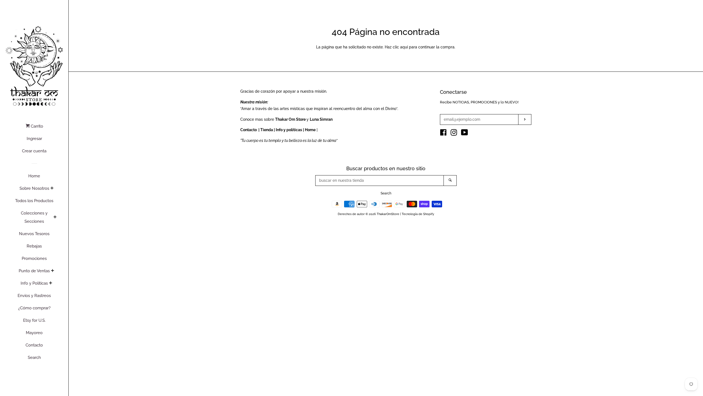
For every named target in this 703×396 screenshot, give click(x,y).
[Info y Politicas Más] (50, 283)
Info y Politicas (34, 283)
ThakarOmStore (388, 214)
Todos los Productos (34, 200)
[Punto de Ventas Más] (52, 271)
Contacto (34, 345)
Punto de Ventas (34, 270)
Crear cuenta (34, 150)
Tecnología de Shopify (418, 214)
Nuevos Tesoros (34, 233)
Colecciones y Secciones (34, 217)
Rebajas (34, 246)
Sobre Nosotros (34, 188)
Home (34, 176)
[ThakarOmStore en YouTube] (464, 133)
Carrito (36, 126)
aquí (404, 47)
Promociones (34, 258)
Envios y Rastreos (34, 295)
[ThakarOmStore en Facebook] (443, 133)
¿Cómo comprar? (34, 308)
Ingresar (34, 138)
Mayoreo (34, 332)
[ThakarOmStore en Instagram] (454, 133)
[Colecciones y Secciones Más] (55, 217)
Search (34, 357)
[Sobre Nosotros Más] (52, 189)
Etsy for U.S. (34, 320)
